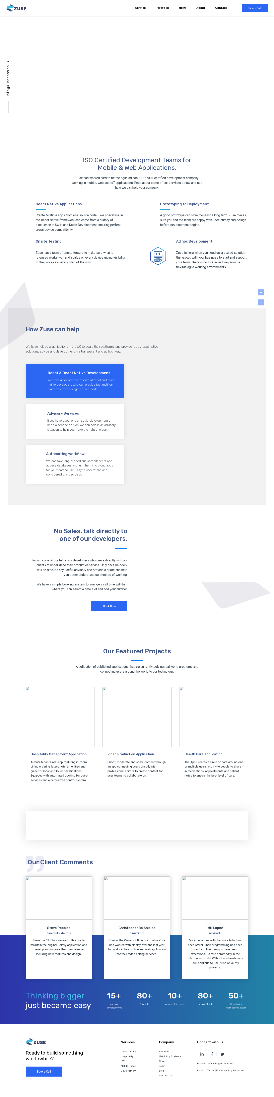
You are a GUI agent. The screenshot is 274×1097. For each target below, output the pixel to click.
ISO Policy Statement (171, 1056)
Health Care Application (203, 754)
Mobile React (128, 1066)
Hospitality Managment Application (59, 754)
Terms (210, 1070)
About (200, 8)
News (182, 8)
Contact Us (165, 1075)
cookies (239, 1070)
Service (140, 8)
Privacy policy (224, 1070)
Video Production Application (131, 754)
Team (162, 1066)
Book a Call (255, 8)
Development (128, 1070)
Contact (221, 8)
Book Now (109, 606)
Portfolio (162, 8)
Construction (128, 1051)
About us (164, 1051)
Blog (161, 1070)
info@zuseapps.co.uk (8, 78)
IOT (123, 1061)
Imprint (201, 1070)
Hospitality (127, 1056)
